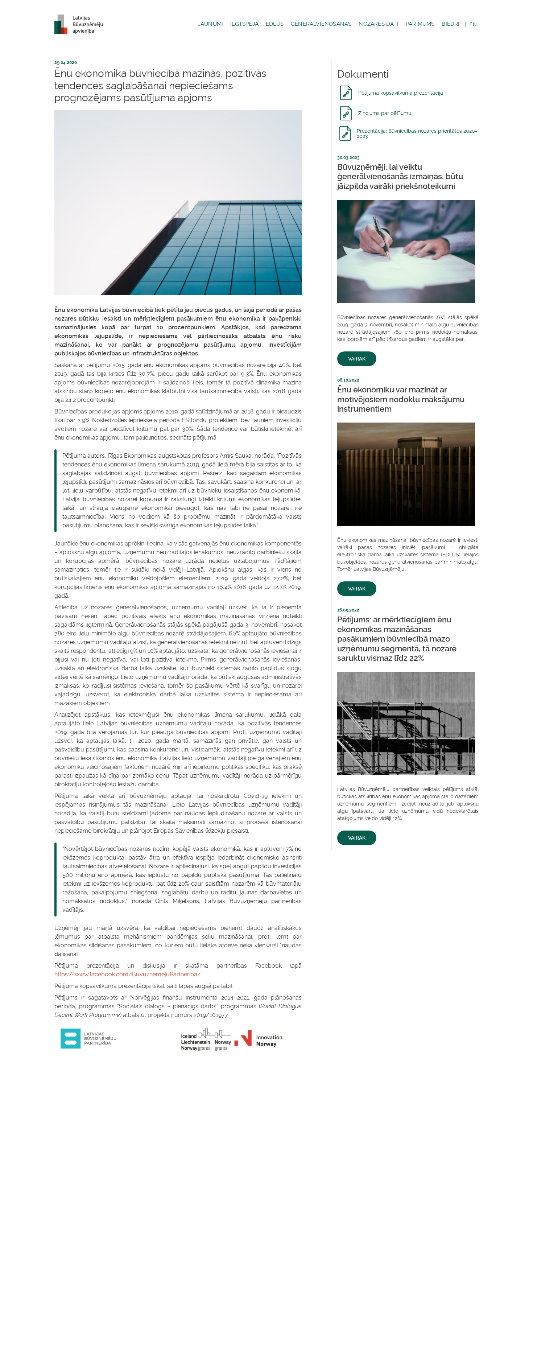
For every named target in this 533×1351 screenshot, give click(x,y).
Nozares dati (378, 24)
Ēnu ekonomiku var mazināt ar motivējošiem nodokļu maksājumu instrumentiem (400, 399)
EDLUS (275, 24)
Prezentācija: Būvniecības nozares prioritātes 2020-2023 (417, 133)
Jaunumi (210, 24)
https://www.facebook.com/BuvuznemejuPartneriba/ (127, 974)
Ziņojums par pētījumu (384, 113)
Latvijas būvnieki (81, 24)
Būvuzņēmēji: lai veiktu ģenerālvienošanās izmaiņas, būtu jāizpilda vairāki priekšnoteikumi (400, 176)
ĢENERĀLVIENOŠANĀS (321, 24)
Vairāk (356, 359)
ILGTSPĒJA (244, 24)
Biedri (450, 24)
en (473, 24)
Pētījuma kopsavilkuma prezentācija (400, 93)
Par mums (420, 24)
